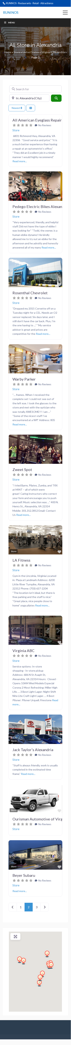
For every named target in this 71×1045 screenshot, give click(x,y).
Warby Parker (24, 379)
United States (30, 52)
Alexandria (58, 52)
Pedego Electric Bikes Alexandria (40, 206)
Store (17, 52)
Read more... (19, 161)
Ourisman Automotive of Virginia (40, 819)
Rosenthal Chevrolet (30, 292)
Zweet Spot (22, 469)
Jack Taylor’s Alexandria (32, 749)
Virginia (45, 52)
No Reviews (44, 125)
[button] (12, 186)
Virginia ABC (23, 650)
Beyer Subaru (23, 875)
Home (7, 52)
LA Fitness (21, 560)
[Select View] (30, 108)
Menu (11, 22)
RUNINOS (10, 12)
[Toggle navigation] (65, 13)
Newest (16, 107)
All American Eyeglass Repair (37, 120)
